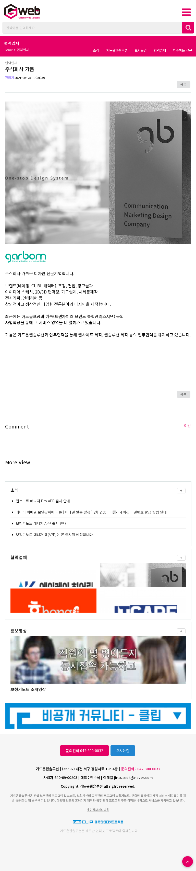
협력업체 (160, 50)
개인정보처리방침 (98, 809)
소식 (96, 50)
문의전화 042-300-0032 (84, 750)
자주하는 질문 (182, 50)
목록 (183, 84)
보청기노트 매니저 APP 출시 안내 (41, 523)
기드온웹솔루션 (117, 50)
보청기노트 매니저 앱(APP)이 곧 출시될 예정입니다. (55, 534)
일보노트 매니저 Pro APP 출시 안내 (43, 500)
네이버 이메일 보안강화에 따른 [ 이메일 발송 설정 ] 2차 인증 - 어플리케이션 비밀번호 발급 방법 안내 (91, 512)
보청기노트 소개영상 (28, 689)
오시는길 (140, 50)
